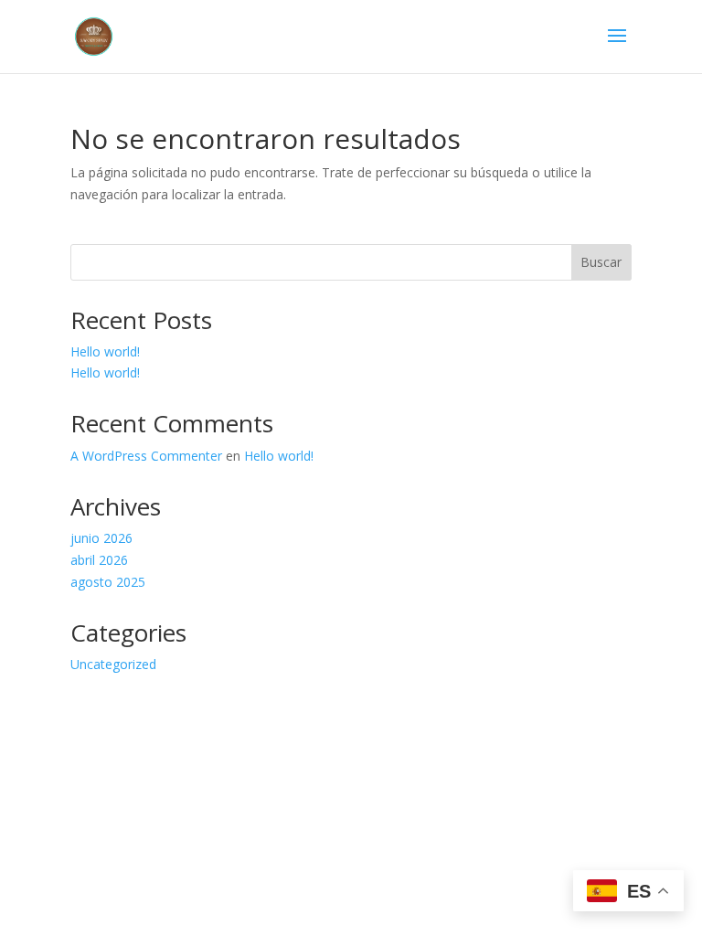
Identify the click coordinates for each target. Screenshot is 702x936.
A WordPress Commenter (146, 455)
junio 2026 (101, 538)
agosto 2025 (107, 581)
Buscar (601, 262)
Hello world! (105, 351)
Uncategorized (113, 664)
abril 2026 (99, 560)
